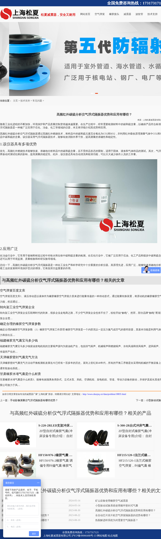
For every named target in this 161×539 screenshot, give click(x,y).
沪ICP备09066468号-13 (84, 535)
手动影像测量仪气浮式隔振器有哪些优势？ (34, 400)
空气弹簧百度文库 (12, 290)
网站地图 (102, 535)
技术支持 (152, 14)
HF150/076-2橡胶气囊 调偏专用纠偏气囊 (66, 455)
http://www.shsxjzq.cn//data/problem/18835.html (104, 394)
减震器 (127, 14)
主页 (15, 100)
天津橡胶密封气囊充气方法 (19, 357)
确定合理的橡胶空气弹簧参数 (20, 324)
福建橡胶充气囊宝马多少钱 (19, 340)
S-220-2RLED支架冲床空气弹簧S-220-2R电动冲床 (72, 425)
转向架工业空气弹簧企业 (17, 307)
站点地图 (113, 535)
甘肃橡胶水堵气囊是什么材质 (20, 374)
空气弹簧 (100, 14)
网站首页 (85, 14)
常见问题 (37, 100)
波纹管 (139, 14)
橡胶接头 (114, 14)
